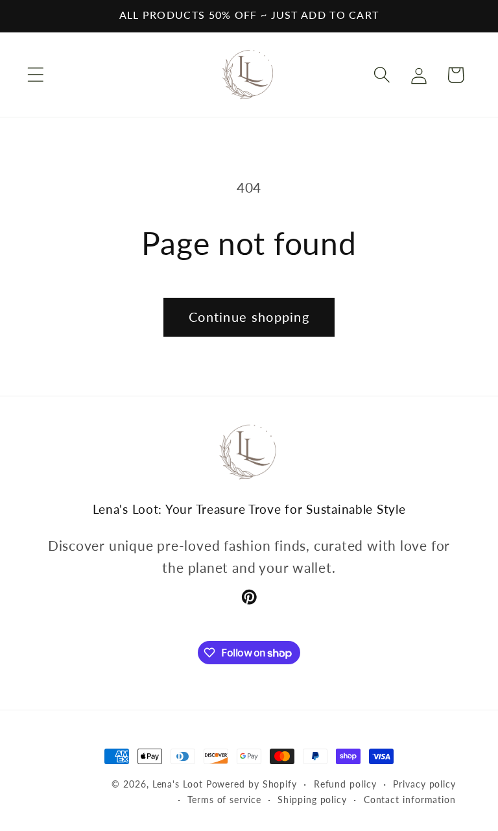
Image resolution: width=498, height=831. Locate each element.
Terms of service (224, 799)
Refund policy (345, 783)
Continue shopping (249, 316)
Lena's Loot (177, 783)
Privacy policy (424, 783)
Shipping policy (312, 799)
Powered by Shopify (251, 783)
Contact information (410, 799)
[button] (35, 74)
